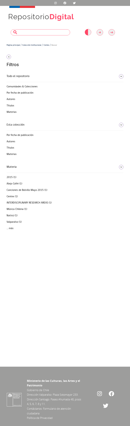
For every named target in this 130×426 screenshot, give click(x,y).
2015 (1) (11, 177)
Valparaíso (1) (14, 222)
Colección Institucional (31, 45)
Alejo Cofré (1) (14, 183)
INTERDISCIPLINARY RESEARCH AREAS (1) (29, 202)
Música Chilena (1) (17, 209)
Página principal (13, 45)
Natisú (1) (12, 215)
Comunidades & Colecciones (22, 86)
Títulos (10, 105)
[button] (24, 57)
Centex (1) (12, 196)
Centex (46, 45)
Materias (12, 112)
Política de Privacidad (40, 418)
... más (10, 228)
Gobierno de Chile (38, 390)
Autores (11, 99)
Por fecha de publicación (20, 93)
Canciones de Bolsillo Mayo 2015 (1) (27, 190)
